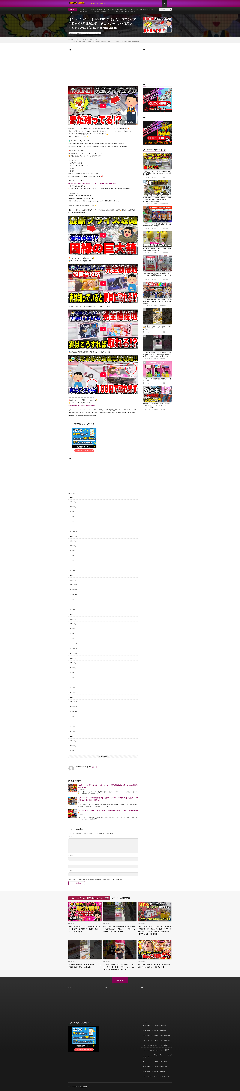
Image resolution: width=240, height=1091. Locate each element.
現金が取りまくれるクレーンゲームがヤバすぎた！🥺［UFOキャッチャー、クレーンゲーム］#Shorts (157, 327)
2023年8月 (73, 663)
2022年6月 (73, 731)
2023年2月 (73, 692)
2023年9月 (73, 658)
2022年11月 (73, 707)
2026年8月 (73, 497)
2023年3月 (73, 687)
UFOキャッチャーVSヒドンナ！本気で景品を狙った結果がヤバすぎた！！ (154, 965)
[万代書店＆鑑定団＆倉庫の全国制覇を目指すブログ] (157, 144)
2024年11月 (73, 590)
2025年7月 (73, 551)
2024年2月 (73, 633)
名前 (70, 855)
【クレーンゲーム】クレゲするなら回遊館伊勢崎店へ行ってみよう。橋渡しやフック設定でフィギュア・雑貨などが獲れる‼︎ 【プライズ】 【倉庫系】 (154, 930)
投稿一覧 (94, 767)
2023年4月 (73, 682)
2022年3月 (73, 746)
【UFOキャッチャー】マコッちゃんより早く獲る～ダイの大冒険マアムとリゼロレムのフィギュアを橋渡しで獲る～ (157, 173)
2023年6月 (73, 672)
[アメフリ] (83, 1051)
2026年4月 (73, 516)
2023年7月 (73, 668)
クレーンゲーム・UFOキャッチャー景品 (89, 33)
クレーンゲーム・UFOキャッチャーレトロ (141, 9)
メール (71, 863)
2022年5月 (73, 736)
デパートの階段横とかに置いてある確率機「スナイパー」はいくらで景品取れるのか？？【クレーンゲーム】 (157, 275)
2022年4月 (73, 741)
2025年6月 (73, 555)
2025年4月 (73, 565)
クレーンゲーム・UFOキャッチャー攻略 (90, 9)
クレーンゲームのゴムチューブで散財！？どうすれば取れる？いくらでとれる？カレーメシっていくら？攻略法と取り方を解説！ (157, 199)
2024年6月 (73, 614)
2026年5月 (73, 511)
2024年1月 (73, 638)
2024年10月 (73, 594)
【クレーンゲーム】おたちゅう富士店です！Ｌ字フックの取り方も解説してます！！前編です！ (84, 928)
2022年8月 (73, 721)
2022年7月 (73, 726)
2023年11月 (73, 648)
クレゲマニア (83, 1087)
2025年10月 (73, 536)
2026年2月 (73, 526)
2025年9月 (73, 541)
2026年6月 (73, 507)
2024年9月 (73, 599)
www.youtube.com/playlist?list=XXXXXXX (82, 405)
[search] (170, 9)
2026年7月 (73, 502)
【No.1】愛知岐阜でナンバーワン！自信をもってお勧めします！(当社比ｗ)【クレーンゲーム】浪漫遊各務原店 (157, 301)
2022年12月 (73, 702)
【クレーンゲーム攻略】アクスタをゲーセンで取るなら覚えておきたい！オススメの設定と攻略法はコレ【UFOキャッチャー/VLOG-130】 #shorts (157, 354)
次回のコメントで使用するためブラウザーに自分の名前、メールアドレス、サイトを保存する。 (96, 879)
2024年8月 (73, 604)
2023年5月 (73, 677)
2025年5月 (73, 560)
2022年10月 (73, 711)
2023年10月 (73, 653)
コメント (71, 836)
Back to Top (120, 980)
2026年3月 (73, 521)
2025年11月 (73, 531)
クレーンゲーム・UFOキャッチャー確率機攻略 (157, 203)
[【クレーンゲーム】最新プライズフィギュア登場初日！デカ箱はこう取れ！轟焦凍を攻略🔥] (72, 813)
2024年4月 (73, 624)
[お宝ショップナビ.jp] (157, 111)
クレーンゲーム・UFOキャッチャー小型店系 (155, 1050)
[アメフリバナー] (84, 452)
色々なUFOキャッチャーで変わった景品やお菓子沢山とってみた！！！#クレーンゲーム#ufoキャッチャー (119, 928)
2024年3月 (73, 629)
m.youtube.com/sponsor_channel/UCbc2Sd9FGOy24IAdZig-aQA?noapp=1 (92, 183)
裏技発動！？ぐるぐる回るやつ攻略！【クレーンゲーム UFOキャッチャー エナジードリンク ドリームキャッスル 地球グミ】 (157, 405)
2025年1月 (73, 580)
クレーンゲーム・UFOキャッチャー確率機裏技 (92, 11)
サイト (70, 870)
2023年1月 (73, 697)
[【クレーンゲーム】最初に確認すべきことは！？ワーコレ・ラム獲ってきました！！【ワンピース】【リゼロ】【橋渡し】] (72, 801)
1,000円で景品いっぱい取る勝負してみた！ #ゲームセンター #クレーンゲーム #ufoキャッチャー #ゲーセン (118, 966)
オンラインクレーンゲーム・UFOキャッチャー (121, 11)
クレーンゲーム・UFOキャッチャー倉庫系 (155, 305)
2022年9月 (73, 716)
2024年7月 (73, 609)
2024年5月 (73, 619)
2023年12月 (73, 643)
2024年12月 (73, 585)
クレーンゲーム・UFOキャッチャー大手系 (155, 1045)
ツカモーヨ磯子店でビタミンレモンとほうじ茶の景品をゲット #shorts (84, 965)
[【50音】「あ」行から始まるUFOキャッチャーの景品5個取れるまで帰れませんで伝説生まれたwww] (72, 788)
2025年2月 (73, 575)
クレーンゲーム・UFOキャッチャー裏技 (115, 9)
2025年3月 (73, 570)
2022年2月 (73, 750)
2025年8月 (73, 546)
